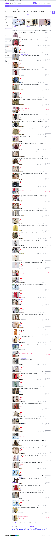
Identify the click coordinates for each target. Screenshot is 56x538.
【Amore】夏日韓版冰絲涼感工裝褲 (24, 500)
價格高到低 (43, 30)
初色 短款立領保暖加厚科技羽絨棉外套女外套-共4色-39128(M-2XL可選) (29, 62)
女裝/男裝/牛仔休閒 (7, 18)
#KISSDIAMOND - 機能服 (22, 528)
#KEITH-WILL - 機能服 (15, 528)
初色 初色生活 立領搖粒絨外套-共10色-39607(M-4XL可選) (27, 32)
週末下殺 (35, 6)
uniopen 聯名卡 (44, 6)
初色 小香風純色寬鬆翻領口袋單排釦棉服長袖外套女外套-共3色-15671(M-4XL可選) (30, 462)
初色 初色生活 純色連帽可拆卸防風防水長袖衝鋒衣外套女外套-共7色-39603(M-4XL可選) (31, 455)
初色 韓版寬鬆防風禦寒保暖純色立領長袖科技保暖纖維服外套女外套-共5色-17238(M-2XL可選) (31, 448)
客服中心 (37, 536)
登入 (39, 3)
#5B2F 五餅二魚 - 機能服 (33, 529)
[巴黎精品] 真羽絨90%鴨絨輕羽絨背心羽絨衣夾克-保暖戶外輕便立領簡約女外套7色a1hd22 (31, 485)
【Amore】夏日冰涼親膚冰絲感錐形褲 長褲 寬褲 (25, 359)
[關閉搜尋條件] (16, 3)
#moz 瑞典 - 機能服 (46, 528)
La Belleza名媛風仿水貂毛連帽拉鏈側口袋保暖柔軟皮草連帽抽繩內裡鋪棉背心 (29, 418)
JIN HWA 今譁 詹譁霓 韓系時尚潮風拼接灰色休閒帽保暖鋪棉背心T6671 (28, 507)
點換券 (11, 6)
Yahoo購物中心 (9, 3)
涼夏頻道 (28, 6)
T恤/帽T (6, 22)
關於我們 (40, 536)
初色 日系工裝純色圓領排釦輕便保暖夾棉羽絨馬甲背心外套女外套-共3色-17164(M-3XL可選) (31, 233)
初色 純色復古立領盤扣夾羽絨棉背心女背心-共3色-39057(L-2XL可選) (28, 373)
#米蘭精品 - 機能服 (26, 529)
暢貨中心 (18, 6)
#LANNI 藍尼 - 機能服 (35, 528)
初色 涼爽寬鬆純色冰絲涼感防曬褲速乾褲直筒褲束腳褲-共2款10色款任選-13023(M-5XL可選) (31, 263)
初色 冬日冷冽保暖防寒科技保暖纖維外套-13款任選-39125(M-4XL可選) (28, 277)
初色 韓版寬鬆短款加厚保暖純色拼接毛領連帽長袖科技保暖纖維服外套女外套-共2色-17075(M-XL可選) (31, 174)
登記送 (14, 6)
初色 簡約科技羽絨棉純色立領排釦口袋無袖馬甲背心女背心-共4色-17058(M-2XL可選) (30, 128)
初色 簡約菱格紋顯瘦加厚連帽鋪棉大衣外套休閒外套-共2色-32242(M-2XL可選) (29, 388)
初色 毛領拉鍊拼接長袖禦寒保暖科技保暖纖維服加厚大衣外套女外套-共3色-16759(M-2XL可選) (31, 440)
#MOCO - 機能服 (41, 528)
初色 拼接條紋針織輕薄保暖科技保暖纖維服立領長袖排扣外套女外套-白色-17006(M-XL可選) (31, 255)
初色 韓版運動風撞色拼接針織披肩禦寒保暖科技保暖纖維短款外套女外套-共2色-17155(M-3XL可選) (31, 196)
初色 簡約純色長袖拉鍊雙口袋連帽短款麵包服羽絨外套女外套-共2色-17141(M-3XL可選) (31, 143)
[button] (13, 23)
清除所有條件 (9, 63)
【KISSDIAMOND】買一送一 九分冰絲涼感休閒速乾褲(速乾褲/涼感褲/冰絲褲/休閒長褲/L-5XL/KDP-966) (31, 285)
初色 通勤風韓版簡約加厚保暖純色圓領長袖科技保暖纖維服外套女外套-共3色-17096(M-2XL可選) (31, 225)
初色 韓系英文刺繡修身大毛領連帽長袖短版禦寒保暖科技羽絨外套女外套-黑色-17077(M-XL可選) (31, 181)
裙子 (5, 35)
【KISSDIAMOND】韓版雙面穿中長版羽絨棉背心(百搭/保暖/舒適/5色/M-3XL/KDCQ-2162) (31, 492)
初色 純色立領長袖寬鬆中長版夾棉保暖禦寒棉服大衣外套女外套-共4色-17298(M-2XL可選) (31, 210)
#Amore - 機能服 (39, 529)
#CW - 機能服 (43, 529)
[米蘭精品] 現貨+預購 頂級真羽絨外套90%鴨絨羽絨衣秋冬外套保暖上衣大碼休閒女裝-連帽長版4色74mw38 (31, 330)
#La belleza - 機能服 (29, 528)
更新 (50, 535)
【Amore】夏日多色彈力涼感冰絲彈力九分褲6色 (25, 470)
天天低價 (25, 6)
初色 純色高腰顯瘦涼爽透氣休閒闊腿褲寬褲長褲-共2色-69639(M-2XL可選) (29, 55)
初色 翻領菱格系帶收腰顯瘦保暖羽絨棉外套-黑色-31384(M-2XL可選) (28, 114)
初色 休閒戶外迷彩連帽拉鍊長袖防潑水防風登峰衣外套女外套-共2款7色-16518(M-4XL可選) (31, 292)
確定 (10, 42)
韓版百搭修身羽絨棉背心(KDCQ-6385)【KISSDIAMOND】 (27, 136)
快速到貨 (21, 6)
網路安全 (45, 536)
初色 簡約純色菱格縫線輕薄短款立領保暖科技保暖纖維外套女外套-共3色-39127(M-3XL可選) (31, 381)
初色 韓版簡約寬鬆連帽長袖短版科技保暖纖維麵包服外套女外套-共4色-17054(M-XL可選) (31, 121)
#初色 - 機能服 (21, 529)
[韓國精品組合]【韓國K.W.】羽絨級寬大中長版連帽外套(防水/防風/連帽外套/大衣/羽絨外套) (31, 300)
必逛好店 (32, 6)
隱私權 (48, 536)
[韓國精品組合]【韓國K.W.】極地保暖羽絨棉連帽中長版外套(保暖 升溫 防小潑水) (30, 478)
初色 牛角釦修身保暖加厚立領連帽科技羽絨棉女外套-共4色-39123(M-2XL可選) (29, 69)
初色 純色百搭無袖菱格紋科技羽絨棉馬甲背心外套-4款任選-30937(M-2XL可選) (29, 366)
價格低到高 (40, 30)
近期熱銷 (46, 30)
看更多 (39, 6)
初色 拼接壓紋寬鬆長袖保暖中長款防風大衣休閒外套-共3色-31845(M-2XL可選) (29, 84)
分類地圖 (50, 536)
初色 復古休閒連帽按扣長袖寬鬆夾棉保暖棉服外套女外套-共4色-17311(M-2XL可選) (30, 99)
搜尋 (32, 526)
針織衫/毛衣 (6, 25)
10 (30, 522)
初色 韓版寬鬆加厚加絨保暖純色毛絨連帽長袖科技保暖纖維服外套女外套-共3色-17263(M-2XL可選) (31, 166)
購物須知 (42, 536)
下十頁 (33, 522)
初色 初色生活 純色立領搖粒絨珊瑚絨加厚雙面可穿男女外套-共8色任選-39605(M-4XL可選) (31, 344)
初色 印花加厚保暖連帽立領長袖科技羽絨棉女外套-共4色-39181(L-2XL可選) (29, 240)
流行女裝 (6, 19)
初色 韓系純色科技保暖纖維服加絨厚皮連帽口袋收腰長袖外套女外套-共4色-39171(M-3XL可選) (31, 322)
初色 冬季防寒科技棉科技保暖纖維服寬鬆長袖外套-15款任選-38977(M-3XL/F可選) (30, 425)
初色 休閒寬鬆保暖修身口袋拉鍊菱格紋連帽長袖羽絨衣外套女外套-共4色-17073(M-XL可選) (31, 248)
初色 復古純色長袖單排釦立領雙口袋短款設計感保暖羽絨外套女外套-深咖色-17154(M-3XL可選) (31, 159)
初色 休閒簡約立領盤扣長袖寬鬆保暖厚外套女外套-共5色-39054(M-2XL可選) (29, 151)
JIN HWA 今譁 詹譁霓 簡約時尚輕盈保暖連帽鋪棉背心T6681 (27, 336)
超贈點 (49, 6)
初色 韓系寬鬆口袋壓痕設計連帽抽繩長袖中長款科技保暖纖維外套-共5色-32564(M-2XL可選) (31, 314)
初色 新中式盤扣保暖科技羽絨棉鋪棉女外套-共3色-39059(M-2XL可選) (28, 39)
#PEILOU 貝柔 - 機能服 (15, 529)
